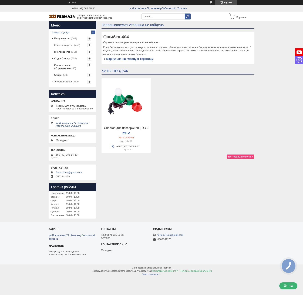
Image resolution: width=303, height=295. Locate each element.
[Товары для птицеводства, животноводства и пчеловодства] (62, 16)
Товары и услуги (61, 32)
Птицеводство (62, 38)
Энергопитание (63, 81)
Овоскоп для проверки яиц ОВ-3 (126, 128)
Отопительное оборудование (62, 67)
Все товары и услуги (239, 156)
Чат (291, 285)
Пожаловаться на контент (165, 271)
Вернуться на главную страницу (129, 59)
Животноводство (63, 45)
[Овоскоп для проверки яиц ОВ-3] (126, 100)
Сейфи (58, 74)
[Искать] (188, 16)
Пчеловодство (62, 51)
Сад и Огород (62, 58)
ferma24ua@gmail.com (69, 172)
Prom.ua (167, 268)
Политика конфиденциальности (196, 271)
